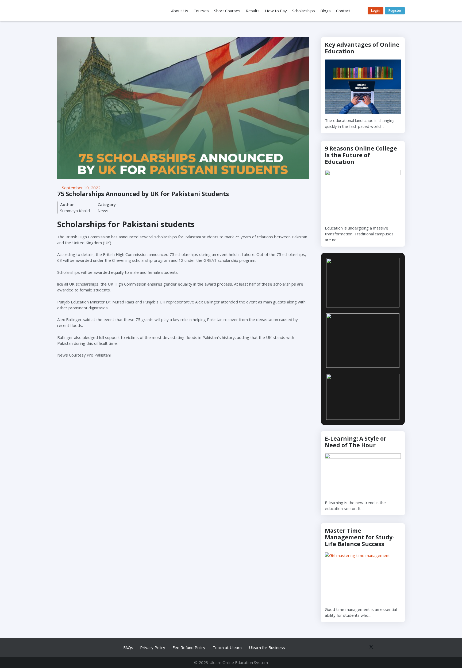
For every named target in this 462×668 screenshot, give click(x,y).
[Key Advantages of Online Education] (363, 87)
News (103, 210)
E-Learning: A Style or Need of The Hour (355, 442)
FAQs (128, 647)
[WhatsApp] (350, 648)
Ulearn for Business (267, 647)
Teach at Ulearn (227, 647)
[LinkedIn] (390, 648)
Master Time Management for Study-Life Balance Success (360, 537)
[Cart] (359, 10)
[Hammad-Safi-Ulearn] (362, 397)
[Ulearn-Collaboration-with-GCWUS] (362, 340)
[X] (370, 648)
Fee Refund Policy (188, 647)
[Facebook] (360, 648)
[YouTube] (380, 648)
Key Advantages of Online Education (362, 48)
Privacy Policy (152, 647)
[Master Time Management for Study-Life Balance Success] (363, 577)
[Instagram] (400, 648)
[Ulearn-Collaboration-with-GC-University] (362, 282)
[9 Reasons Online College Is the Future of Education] (363, 195)
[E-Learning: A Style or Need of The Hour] (363, 474)
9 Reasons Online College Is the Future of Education (361, 155)
